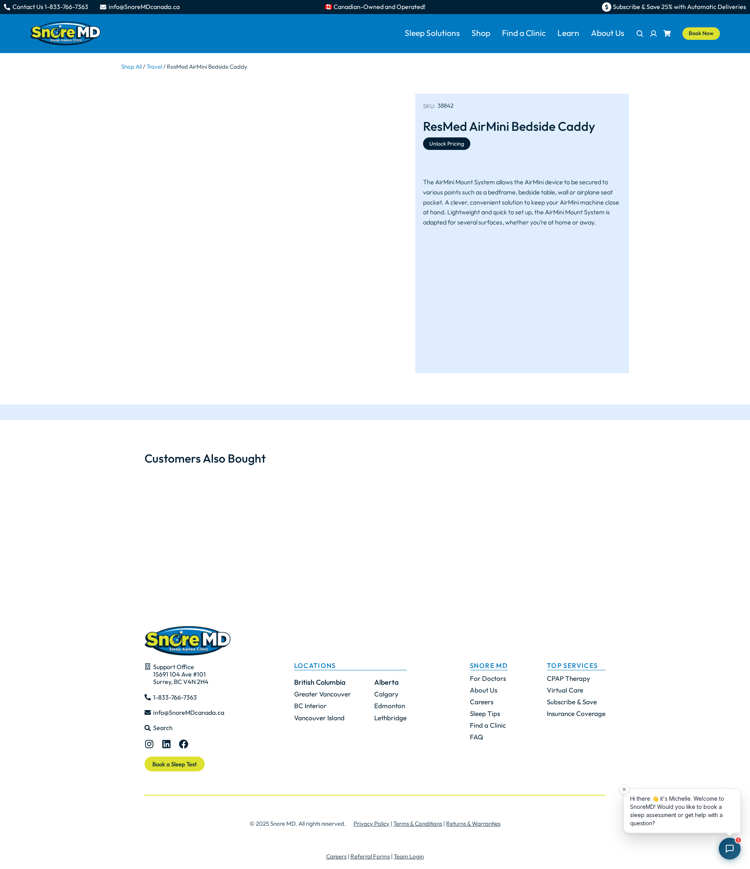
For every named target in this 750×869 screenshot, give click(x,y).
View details (170, 548)
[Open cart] (667, 33)
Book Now (701, 33)
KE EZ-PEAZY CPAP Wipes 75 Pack (271, 498)
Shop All (131, 66)
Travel (154, 66)
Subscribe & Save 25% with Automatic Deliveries (679, 7)
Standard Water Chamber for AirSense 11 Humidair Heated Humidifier (375, 503)
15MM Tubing (447, 494)
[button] (133, 516)
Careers (336, 856)
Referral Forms (370, 856)
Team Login (409, 856)
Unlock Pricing (446, 143)
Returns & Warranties (473, 823)
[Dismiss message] (624, 789)
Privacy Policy (371, 823)
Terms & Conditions (417, 823)
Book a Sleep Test (174, 764)
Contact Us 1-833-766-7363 (50, 7)
